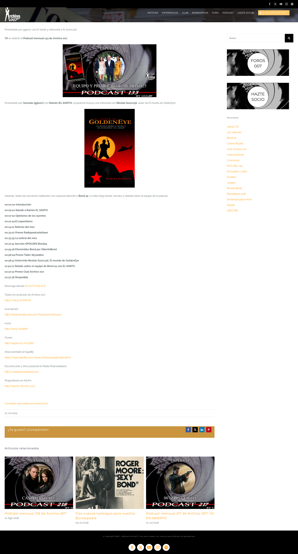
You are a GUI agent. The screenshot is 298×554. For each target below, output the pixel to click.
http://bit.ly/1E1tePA (16, 328)
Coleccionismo (235, 154)
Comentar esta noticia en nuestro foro (26, 403)
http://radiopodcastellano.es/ (22, 371)
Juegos (231, 182)
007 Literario (234, 132)
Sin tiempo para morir (239, 199)
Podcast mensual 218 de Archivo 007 (36, 513)
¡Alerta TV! (233, 126)
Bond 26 (232, 137)
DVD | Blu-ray (235, 165)
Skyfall (231, 205)
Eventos (231, 177)
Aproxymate (189, 536)
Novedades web (236, 193)
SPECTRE (232, 210)
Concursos (233, 160)
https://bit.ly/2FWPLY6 (18, 300)
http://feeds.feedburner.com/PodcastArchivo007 (33, 314)
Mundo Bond (234, 188)
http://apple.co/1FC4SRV (19, 343)
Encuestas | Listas (237, 171)
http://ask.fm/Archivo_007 (20, 386)
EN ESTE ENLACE (35, 286)
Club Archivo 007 (237, 149)
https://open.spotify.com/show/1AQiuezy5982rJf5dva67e (38, 357)
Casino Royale (235, 143)
